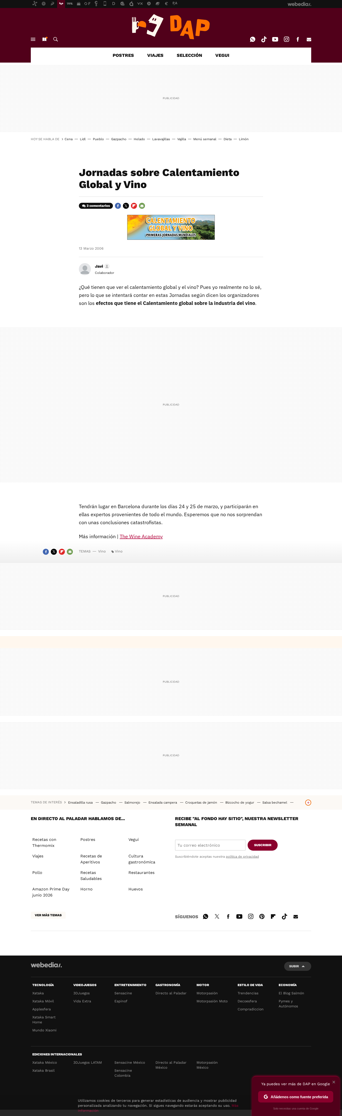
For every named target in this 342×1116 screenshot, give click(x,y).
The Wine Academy (141, 536)
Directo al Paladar (171, 993)
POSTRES (123, 55)
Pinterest (262, 916)
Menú (33, 39)
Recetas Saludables (91, 875)
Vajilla (181, 139)
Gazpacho (118, 139)
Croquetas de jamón (201, 802)
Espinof (120, 1001)
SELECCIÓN (189, 55)
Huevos (135, 889)
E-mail (309, 39)
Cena (69, 139)
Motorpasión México (207, 1064)
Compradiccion (251, 1009)
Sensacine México (129, 1062)
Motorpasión (207, 993)
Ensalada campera (163, 802)
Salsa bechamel (275, 802)
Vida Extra (82, 1001)
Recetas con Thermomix (44, 842)
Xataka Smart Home (44, 1019)
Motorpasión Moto (212, 1001)
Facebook (298, 39)
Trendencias (248, 993)
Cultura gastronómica (141, 859)
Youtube (275, 39)
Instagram (286, 39)
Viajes (37, 856)
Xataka (38, 993)
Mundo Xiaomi (44, 1030)
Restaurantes (141, 872)
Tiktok (264, 39)
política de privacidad (242, 856)
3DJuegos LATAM (87, 1062)
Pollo (37, 872)
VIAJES (155, 55)
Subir (294, 966)
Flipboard (134, 206)
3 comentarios (98, 206)
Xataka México (44, 1062)
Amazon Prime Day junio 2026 (50, 892)
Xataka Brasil (43, 1070)
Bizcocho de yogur (240, 802)
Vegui (133, 839)
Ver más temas (48, 915)
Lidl (83, 139)
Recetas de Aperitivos (91, 859)
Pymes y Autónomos (288, 1003)
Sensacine (123, 993)
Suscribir (262, 845)
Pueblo (98, 139)
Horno (86, 889)
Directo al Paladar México (171, 1064)
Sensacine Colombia (123, 1072)
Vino (102, 551)
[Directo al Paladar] (171, 27)
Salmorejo (132, 802)
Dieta (228, 139)
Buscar (56, 39)
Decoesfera (247, 1001)
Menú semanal (204, 139)
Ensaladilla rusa (81, 802)
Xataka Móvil (43, 1001)
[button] (101, 266)
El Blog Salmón (291, 993)
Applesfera (41, 1009)
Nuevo (44, 39)
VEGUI (222, 55)
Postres (87, 839)
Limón (244, 139)
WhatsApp (253, 39)
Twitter (126, 206)
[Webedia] (46, 965)
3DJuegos (81, 993)
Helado (139, 139)
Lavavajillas (161, 139)
